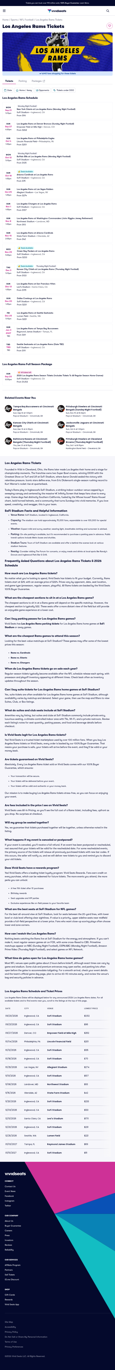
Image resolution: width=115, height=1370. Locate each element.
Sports (14, 19)
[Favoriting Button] (110, 26)
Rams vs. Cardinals (20, 653)
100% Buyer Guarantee (69, 3)
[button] (7, 90)
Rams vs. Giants (19, 657)
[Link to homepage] (57, 10)
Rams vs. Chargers (20, 662)
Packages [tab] (37, 81)
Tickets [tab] (9, 81)
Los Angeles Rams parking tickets (40, 623)
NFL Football (27, 19)
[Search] (108, 11)
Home (5, 19)
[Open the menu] (4, 10)
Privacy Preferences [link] (14, 1347)
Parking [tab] (23, 81)
